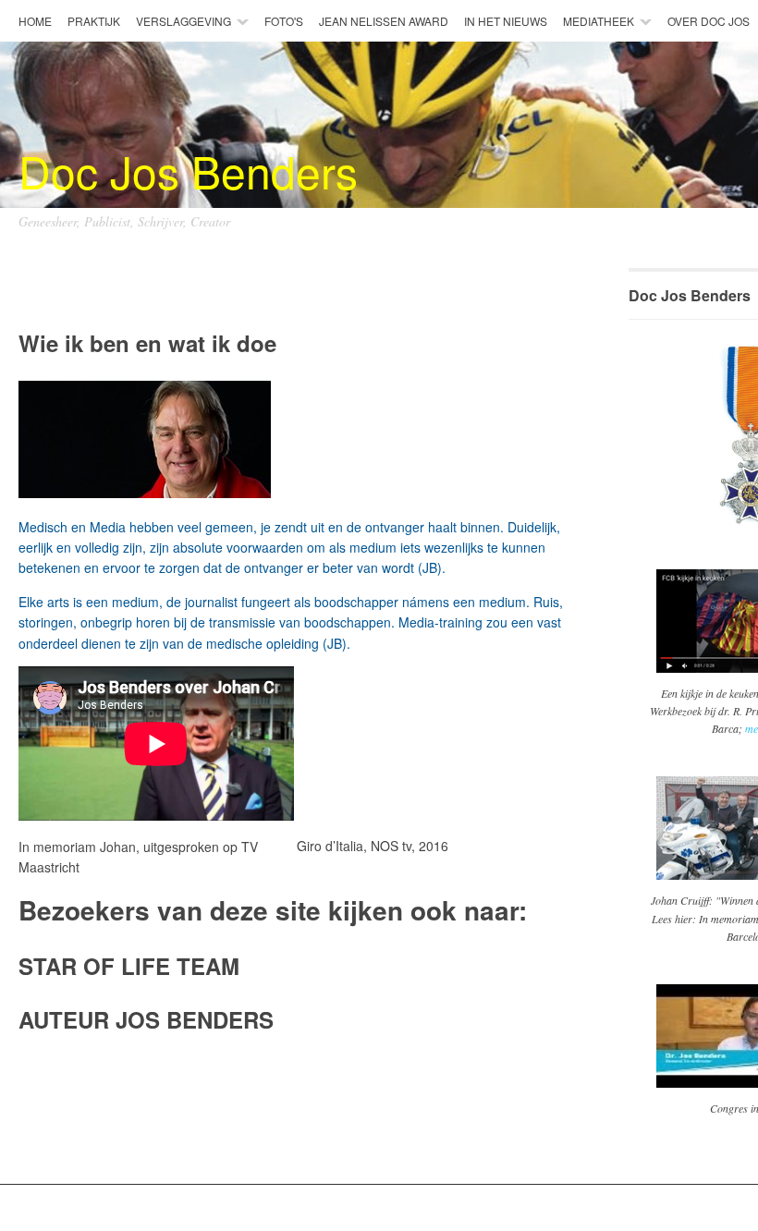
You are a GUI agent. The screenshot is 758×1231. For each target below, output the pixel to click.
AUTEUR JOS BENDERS (146, 1019)
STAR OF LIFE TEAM (128, 965)
